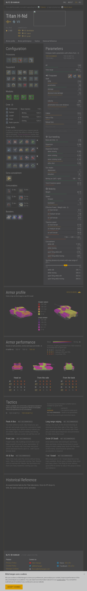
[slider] (65, 265)
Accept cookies (14, 587)
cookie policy (61, 580)
